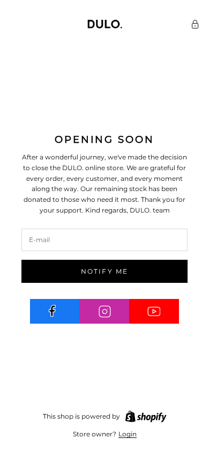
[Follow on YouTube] (154, 311)
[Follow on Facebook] (55, 311)
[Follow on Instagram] (104, 311)
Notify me (104, 271)
